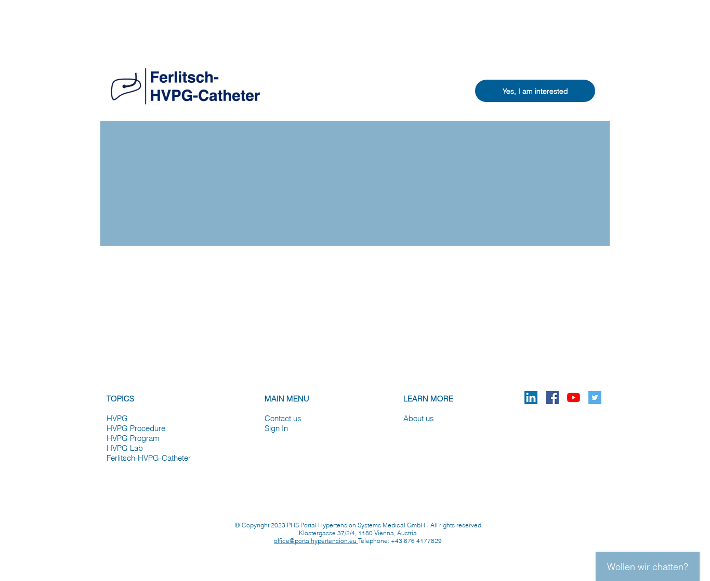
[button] (535, 91)
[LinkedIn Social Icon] (530, 397)
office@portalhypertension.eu (316, 541)
